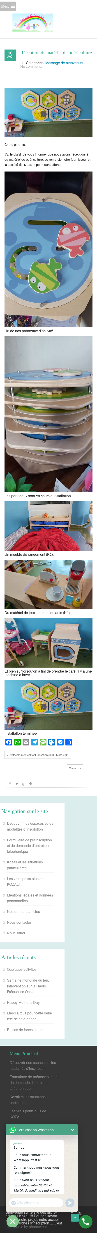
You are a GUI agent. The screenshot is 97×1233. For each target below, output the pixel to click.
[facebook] (72, 1212)
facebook (10, 784)
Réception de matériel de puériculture (56, 52)
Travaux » (75, 768)
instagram (79, 1212)
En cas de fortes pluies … (27, 1029)
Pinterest (30, 784)
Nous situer (16, 932)
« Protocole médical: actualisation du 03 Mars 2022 (38, 755)
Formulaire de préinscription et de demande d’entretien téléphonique (29, 845)
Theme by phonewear (29, 1226)
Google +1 (23, 784)
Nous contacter (19, 922)
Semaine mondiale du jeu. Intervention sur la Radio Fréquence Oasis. (28, 986)
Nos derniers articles (23, 911)
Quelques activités (22, 969)
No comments (31, 66)
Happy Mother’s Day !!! (25, 1002)
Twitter (17, 784)
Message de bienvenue (64, 62)
